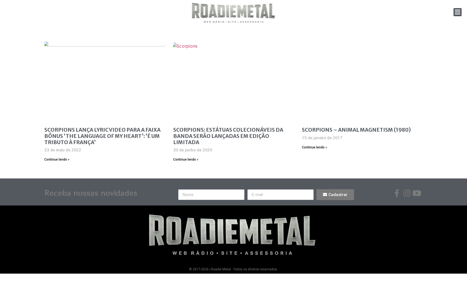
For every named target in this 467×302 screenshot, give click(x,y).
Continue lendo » (56, 159)
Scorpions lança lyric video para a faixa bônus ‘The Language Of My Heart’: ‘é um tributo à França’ (102, 136)
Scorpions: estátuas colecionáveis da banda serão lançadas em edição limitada (228, 136)
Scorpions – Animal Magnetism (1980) (356, 130)
